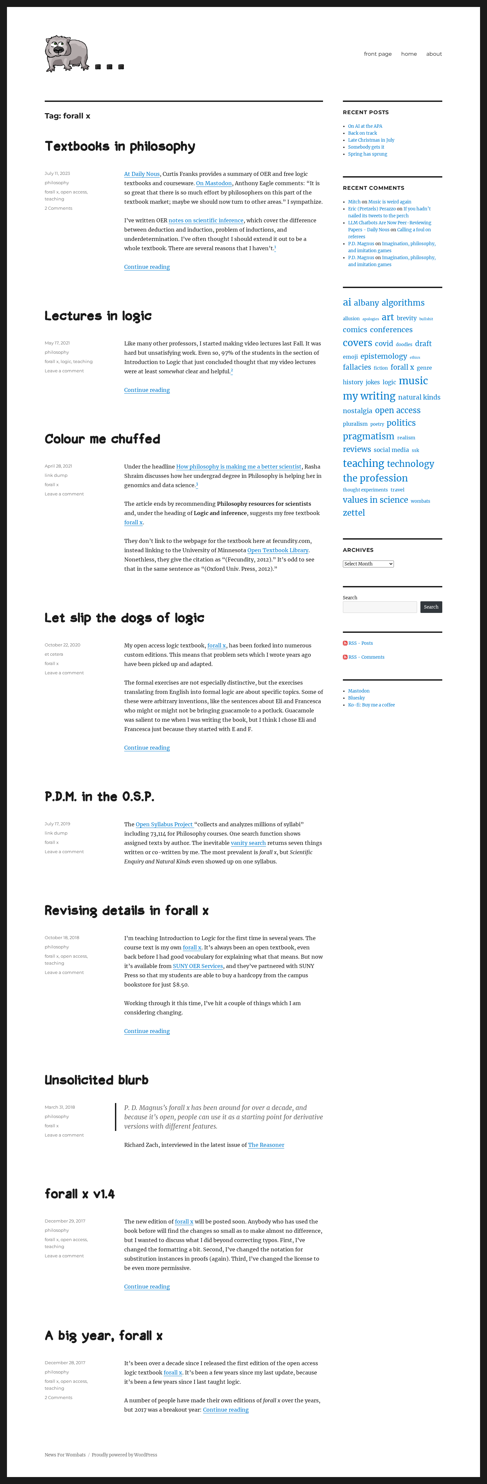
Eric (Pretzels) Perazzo (372, 209)
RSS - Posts (360, 643)
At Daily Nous (142, 174)
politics (401, 423)
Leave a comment (64, 370)
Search (350, 598)
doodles (404, 344)
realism (406, 438)
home (409, 54)
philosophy (57, 182)
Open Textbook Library (277, 550)
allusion (351, 319)
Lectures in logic (98, 316)
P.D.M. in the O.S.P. (99, 797)
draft (423, 343)
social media (391, 450)
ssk (415, 450)
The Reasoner (266, 1145)
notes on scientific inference (206, 220)
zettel (354, 513)
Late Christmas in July (371, 140)
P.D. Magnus (361, 244)
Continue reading (147, 266)
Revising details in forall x (127, 911)
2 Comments (58, 208)
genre (424, 367)
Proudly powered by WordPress (124, 1455)
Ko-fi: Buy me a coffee (371, 705)
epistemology (383, 356)
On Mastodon (214, 183)
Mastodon (359, 691)
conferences (391, 329)
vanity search (248, 843)
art (388, 317)
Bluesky (356, 698)
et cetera (54, 654)
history (353, 382)
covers (357, 343)
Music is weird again (389, 202)
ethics (415, 357)
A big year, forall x (104, 1336)
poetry (377, 424)
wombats (420, 501)
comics (355, 329)
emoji (350, 356)
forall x (52, 191)
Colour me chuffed (102, 439)
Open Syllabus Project (165, 824)
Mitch (354, 202)
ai (347, 302)
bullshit (426, 319)
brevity (407, 318)
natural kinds (419, 397)
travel (398, 490)
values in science (375, 500)
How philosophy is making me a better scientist (238, 466)
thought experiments (365, 490)
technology (410, 464)
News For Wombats (65, 1455)
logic (66, 361)
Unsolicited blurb (97, 1080)
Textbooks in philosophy (120, 147)
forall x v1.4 (80, 1194)
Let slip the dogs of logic (124, 618)
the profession (375, 478)
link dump (56, 475)
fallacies (357, 367)
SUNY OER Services (198, 966)
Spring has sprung (367, 154)
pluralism (355, 423)
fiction (381, 368)
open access (74, 191)
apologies (370, 319)
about (434, 54)
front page (378, 54)
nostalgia (357, 411)
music (413, 381)
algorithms (403, 303)
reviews (357, 449)
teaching (54, 198)
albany (366, 303)
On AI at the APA (365, 126)
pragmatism (369, 436)
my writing (369, 396)
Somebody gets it (366, 147)
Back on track (362, 133)
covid (384, 343)
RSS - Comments (366, 657)
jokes (373, 382)
